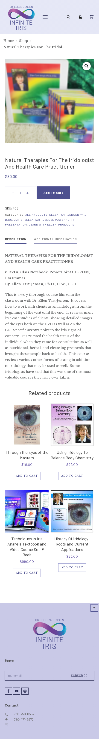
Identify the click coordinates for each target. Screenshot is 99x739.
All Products (36, 214)
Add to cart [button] (27, 475)
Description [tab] (15, 239)
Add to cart (53, 192)
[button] (86, 66)
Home (9, 660)
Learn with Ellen (43, 224)
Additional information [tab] (55, 239)
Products (66, 224)
